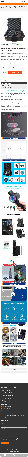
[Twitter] (7, 401)
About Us (14, 3)
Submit (5, 443)
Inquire (5, 72)
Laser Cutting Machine (7, 398)
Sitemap (24, 449)
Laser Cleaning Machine (7, 390)
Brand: (3, 80)
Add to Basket (16, 72)
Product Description (6, 83)
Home (4, 3)
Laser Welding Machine (7, 395)
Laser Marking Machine (7, 392)
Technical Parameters (7, 87)
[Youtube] (9, 401)
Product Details (5, 85)
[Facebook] (2, 401)
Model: (3, 78)
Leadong (17, 451)
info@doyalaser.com (7, 406)
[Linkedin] (5, 401)
